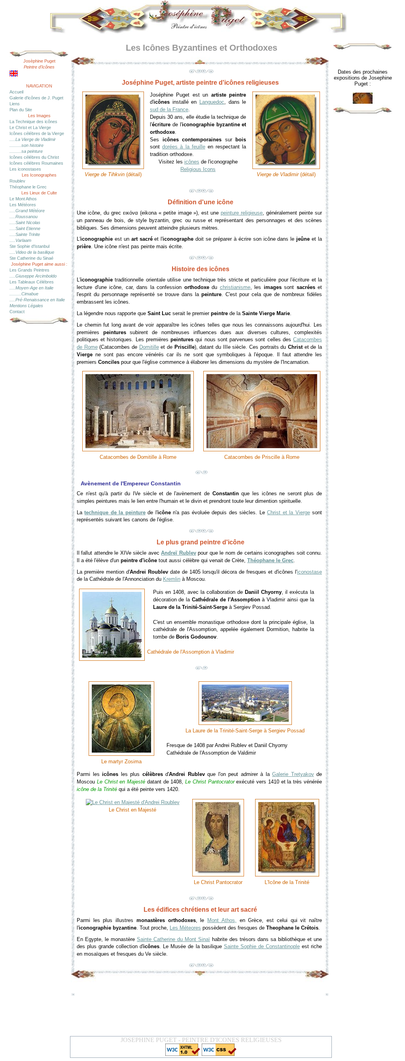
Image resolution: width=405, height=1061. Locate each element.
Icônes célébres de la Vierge (36, 133)
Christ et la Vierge (288, 512)
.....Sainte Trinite (24, 234)
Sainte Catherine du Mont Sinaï (173, 939)
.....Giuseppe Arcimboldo (33, 276)
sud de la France (169, 109)
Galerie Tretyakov (293, 774)
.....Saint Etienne (24, 228)
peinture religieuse (242, 213)
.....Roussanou (23, 216)
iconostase (309, 572)
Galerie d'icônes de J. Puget (36, 97)
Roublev (17, 181)
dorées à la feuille (183, 147)
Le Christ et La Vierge (30, 127)
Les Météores (22, 204)
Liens (14, 103)
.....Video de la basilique (31, 252)
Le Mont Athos (23, 198)
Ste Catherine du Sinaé (31, 258)
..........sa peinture (26, 151)
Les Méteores (185, 928)
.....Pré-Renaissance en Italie (37, 299)
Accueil (16, 91)
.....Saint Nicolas (24, 222)
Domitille (149, 347)
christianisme (235, 287)
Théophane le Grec (28, 186)
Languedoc (211, 102)
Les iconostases (25, 169)
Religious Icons (198, 169)
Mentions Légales (26, 305)
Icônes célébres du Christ (34, 157)
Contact (17, 311)
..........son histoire (26, 145)
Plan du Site (20, 109)
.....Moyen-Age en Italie (31, 287)
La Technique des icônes (33, 121)
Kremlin (171, 579)
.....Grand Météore (27, 210)
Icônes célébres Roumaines (36, 163)
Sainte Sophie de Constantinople (262, 946)
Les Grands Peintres (29, 270)
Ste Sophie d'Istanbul (29, 246)
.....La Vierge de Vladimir (32, 139)
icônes (191, 162)
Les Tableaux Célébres (31, 282)
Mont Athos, (222, 920)
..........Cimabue (23, 293)
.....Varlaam (20, 240)
